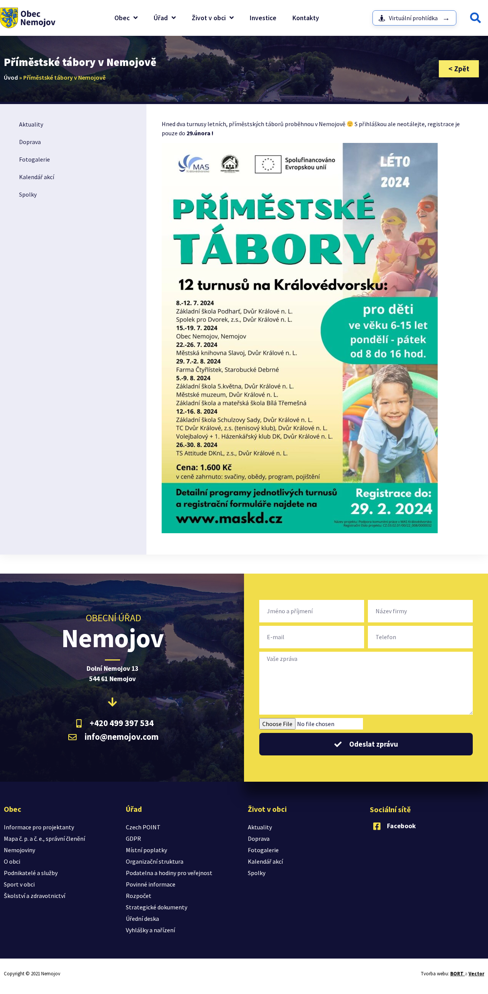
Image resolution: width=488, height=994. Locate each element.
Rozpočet (138, 895)
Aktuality (31, 124)
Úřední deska (142, 918)
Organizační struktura (154, 861)
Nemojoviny (19, 850)
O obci (12, 861)
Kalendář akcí (36, 177)
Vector (476, 973)
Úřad (161, 18)
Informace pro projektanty (39, 827)
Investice (263, 18)
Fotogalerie (34, 159)
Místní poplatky (146, 850)
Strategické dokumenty (156, 907)
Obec (122, 18)
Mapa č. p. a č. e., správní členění (44, 838)
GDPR (133, 838)
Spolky (28, 194)
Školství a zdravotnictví (34, 895)
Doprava (30, 142)
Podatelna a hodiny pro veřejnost (169, 873)
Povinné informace (150, 884)
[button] (475, 18)
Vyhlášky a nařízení (150, 930)
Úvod (11, 77)
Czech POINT (143, 827)
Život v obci (209, 18)
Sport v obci (19, 884)
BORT (457, 973)
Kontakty (305, 18)
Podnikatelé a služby (31, 873)
